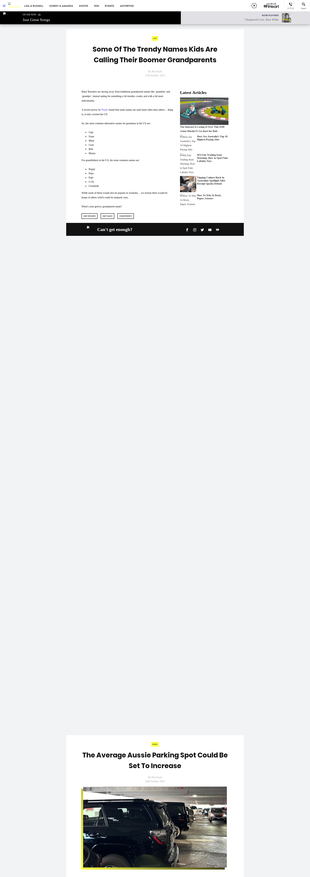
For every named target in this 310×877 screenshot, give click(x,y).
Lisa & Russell (33, 6)
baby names (107, 216)
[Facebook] (187, 229)
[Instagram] (195, 229)
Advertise (127, 6)
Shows (83, 6)
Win (96, 6)
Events (109, 6)
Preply (104, 109)
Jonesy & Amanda (61, 6)
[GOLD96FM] (13, 5)
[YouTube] (210, 229)
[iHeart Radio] (217, 229)
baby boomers (89, 216)
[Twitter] (202, 229)
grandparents (125, 216)
